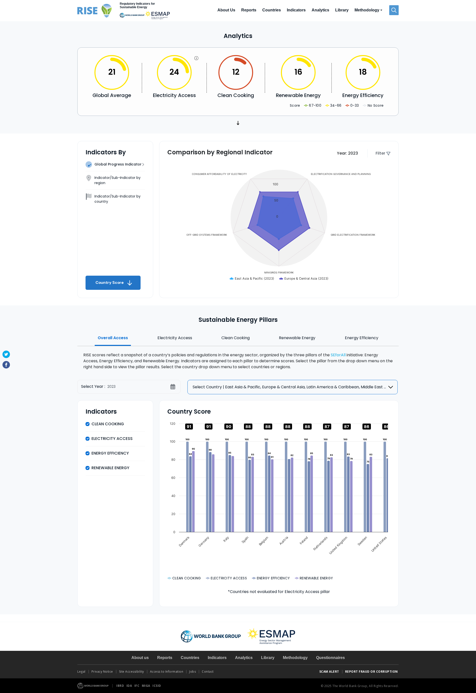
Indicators (296, 10)
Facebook (6, 364)
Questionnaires (330, 658)
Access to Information (166, 671)
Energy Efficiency (110, 453)
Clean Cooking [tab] (235, 338)
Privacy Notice (102, 671)
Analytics (320, 10)
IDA (129, 686)
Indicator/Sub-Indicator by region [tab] (117, 180)
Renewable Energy (110, 468)
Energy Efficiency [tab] (361, 338)
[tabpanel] (238, 360)
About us (140, 658)
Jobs (192, 671)
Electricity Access (112, 438)
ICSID (156, 686)
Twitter (6, 354)
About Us (226, 10)
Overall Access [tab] (113, 338)
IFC (137, 686)
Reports (248, 10)
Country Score (104, 282)
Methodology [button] (367, 10)
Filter (381, 153)
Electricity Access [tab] (174, 338)
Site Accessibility (131, 671)
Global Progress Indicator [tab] (118, 164)
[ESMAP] (157, 15)
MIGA (146, 686)
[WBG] (132, 15)
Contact (208, 671)
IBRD (120, 686)
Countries (271, 10)
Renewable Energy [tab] (297, 338)
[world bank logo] (211, 636)
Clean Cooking (107, 424)
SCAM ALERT (329, 671)
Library (342, 10)
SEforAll (338, 355)
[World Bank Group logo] (93, 685)
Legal (81, 671)
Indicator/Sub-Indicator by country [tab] (117, 199)
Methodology (295, 658)
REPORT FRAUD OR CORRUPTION (372, 671)
